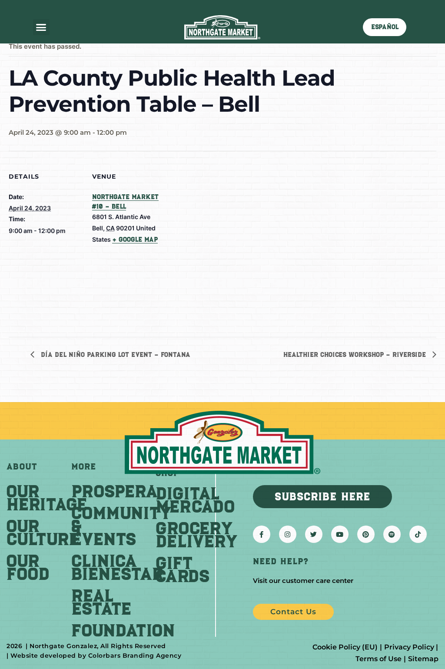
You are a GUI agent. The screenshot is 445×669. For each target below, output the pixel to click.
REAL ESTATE (101, 602)
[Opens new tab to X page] (313, 534)
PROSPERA (114, 491)
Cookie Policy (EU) (345, 647)
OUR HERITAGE (47, 498)
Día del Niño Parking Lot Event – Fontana (114, 355)
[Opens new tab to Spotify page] (392, 534)
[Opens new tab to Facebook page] (261, 534)
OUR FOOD (28, 567)
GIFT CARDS (183, 569)
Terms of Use (378, 659)
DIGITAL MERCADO (195, 500)
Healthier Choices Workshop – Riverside (355, 355)
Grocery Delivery (197, 535)
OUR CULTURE (43, 532)
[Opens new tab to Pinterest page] (366, 534)
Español (385, 27)
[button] (41, 27)
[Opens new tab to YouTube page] (340, 534)
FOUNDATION (123, 630)
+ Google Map (135, 239)
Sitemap (423, 659)
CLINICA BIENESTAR (117, 567)
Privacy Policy (409, 647)
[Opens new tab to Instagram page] (287, 534)
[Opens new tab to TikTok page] (418, 534)
